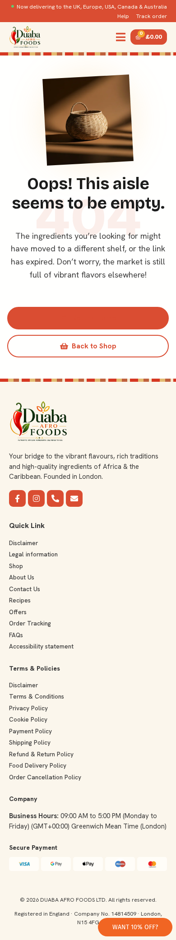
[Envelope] (74, 498)
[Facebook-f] (17, 498)
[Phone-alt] (55, 498)
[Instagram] (36, 498)
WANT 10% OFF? (135, 927)
